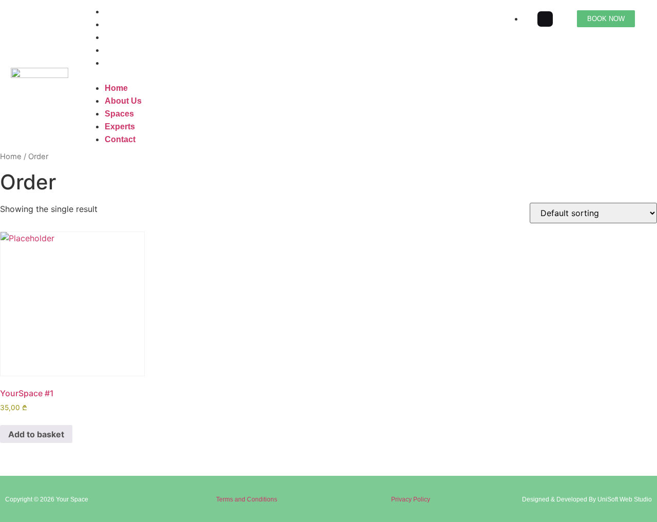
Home (116, 11)
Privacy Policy (410, 499)
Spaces (119, 37)
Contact (120, 63)
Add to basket (36, 434)
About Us (123, 24)
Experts (120, 50)
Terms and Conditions (246, 499)
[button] (286, 75)
